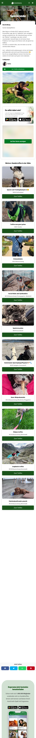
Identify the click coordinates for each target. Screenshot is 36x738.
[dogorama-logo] (17, 3)
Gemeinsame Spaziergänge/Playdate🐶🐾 (18, 363)
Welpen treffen (18, 432)
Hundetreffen (10, 10)
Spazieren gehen (18, 328)
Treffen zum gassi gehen (18, 224)
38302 (24, 10)
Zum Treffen (18, 196)
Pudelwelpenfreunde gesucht (18, 501)
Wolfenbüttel (18, 10)
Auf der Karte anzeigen (18, 141)
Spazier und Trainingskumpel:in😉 (18, 190)
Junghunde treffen (18, 466)
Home (4, 10)
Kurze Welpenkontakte (18, 397)
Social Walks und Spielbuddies (18, 294)
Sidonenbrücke (18, 259)
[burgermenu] (2, 3)
